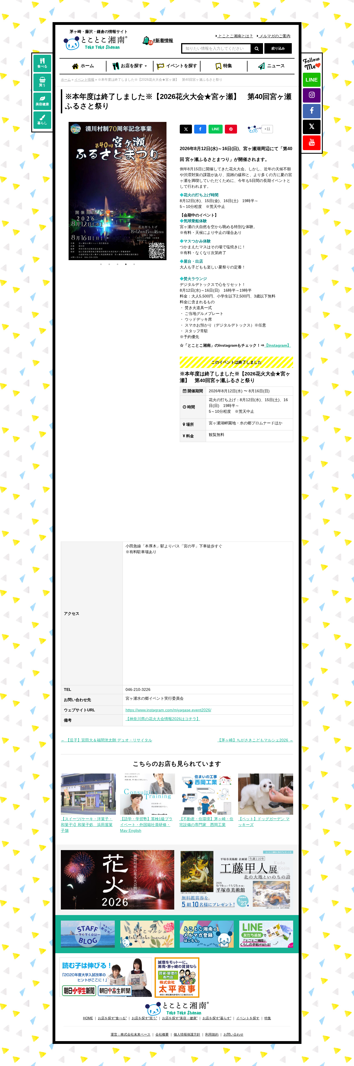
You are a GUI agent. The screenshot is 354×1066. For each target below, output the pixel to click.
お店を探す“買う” (144, 1018)
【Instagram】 (277, 345)
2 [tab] (109, 264)
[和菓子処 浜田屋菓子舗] (88, 793)
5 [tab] (134, 264)
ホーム (87, 65)
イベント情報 (84, 80)
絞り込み (278, 48)
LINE (312, 80)
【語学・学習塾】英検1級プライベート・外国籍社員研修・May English (146, 825)
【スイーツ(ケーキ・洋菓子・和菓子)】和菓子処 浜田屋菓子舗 (87, 825)
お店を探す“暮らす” (216, 1018)
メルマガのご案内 (274, 36)
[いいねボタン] (255, 129)
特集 (227, 65)
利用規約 (211, 1034)
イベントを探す (247, 1018)
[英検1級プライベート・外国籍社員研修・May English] (147, 793)
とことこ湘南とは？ (235, 36)
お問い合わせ (233, 1034)
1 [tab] (101, 264)
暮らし (42, 123)
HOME (88, 1018)
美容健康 (42, 104)
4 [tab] (126, 264)
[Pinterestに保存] (231, 129)
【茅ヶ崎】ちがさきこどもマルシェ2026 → (255, 740)
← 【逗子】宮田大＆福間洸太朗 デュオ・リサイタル (106, 740)
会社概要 (162, 1034)
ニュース (275, 65)
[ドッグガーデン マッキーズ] (265, 793)
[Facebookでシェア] (200, 129)
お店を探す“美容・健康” (179, 1018)
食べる (42, 66)
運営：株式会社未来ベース (130, 1034)
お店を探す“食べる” (112, 1018)
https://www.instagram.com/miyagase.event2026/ (168, 710)
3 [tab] (117, 264)
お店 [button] (131, 65)
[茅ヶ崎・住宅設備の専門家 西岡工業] (206, 793)
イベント (181, 65)
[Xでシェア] (186, 129)
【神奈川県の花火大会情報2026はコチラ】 (163, 719)
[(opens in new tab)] (105, 976)
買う (42, 85)
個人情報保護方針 (187, 1034)
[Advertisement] (177, 492)
